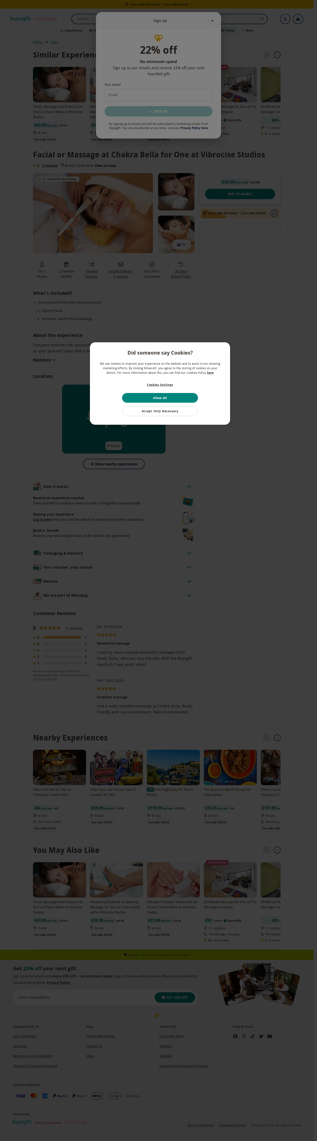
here (210, 373)
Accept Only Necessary (160, 411)
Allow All (160, 398)
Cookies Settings (160, 385)
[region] (160, 383)
